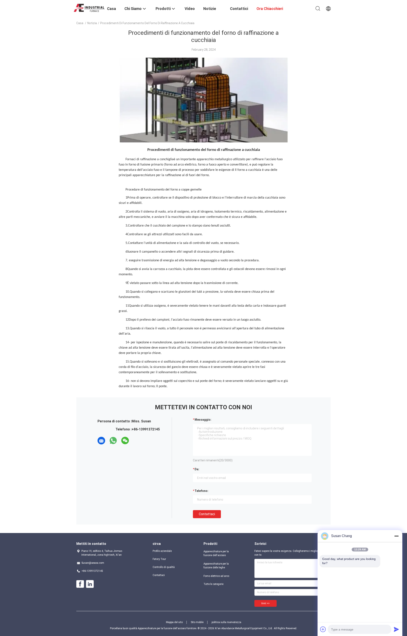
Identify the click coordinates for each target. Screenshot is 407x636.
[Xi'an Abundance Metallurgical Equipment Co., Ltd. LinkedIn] (90, 584)
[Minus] (396, 536)
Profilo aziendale (162, 551)
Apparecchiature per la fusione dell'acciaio (216, 553)
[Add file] (323, 629)
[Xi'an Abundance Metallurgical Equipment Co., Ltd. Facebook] (80, 584)
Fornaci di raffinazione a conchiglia (149, 159)
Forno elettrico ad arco (216, 576)
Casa (79, 23)
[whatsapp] (113, 440)
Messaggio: (203, 419)
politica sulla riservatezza (226, 622)
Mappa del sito (174, 622)
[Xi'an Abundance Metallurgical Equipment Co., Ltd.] (89, 7)
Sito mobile (197, 622)
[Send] (396, 629)
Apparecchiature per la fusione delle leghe (216, 565)
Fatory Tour (159, 559)
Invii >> (265, 603)
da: (197, 469)
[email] (101, 440)
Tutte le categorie (213, 584)
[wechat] (125, 440)
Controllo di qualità (164, 567)
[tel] (137, 440)
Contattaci (207, 514)
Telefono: (201, 491)
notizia (92, 23)
